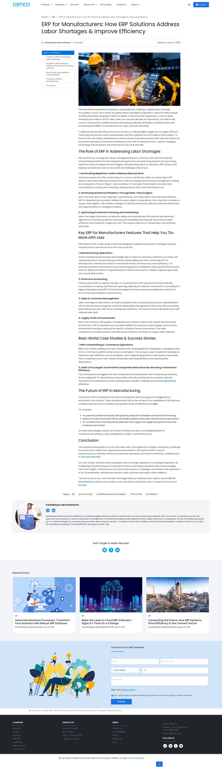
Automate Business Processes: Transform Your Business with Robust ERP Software (42, 621)
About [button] (134, 4)
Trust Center (18, 749)
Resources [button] (89, 4)
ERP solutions (86, 494)
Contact (202, 5)
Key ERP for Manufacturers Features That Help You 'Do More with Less (59, 65)
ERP (53, 17)
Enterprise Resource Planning (111, 494)
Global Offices (19, 745)
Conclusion (51, 85)
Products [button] (45, 4)
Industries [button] (60, 4)
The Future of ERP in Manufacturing (54, 80)
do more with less (91, 456)
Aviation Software (70, 728)
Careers (16, 731)
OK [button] (159, 764)
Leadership (17, 742)
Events (115, 735)
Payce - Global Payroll (72, 735)
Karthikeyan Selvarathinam (58, 42)
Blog (45, 710)
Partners (74, 4)
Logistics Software (71, 738)
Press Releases (119, 731)
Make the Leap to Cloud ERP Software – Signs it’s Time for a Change (107, 621)
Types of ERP (136, 494)
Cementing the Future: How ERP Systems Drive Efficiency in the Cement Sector (175, 621)
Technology (106, 4)
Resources (37, 710)
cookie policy (138, 758)
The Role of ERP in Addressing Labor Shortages (58, 58)
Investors (121, 4)
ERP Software (68, 731)
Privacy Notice (129, 690)
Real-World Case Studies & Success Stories (57, 73)
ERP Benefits (152, 494)
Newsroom (117, 728)
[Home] (30, 711)
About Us (17, 728)
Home (45, 17)
